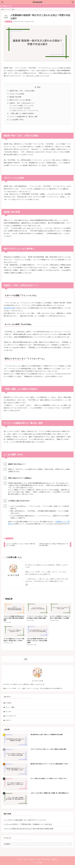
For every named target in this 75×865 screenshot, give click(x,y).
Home (19, 859)
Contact (38, 859)
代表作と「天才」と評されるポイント (22, 103)
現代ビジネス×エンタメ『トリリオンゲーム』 (26, 110)
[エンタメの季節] (37, 2)
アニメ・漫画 (9, 21)
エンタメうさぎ (13, 575)
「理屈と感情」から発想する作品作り (22, 113)
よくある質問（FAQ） (17, 119)
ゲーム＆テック (10, 716)
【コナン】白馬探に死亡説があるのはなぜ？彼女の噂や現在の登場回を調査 (28, 828)
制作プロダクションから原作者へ (21, 100)
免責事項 (54, 859)
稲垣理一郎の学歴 (15, 97)
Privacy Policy (46, 859)
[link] (27, 585)
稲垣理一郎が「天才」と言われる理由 (22, 91)
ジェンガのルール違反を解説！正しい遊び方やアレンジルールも (25, 820)
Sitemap (32, 859)
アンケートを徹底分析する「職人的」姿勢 (23, 116)
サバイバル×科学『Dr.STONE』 (22, 108)
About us (25, 859)
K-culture (8, 703)
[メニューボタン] (2, 2)
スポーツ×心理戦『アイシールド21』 (23, 105)
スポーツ (8, 720)
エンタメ (8, 711)
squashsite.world (9, 308)
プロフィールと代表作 (17, 94)
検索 (25, 659)
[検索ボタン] (73, 2)
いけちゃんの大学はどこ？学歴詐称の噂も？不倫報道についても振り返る (28, 824)
